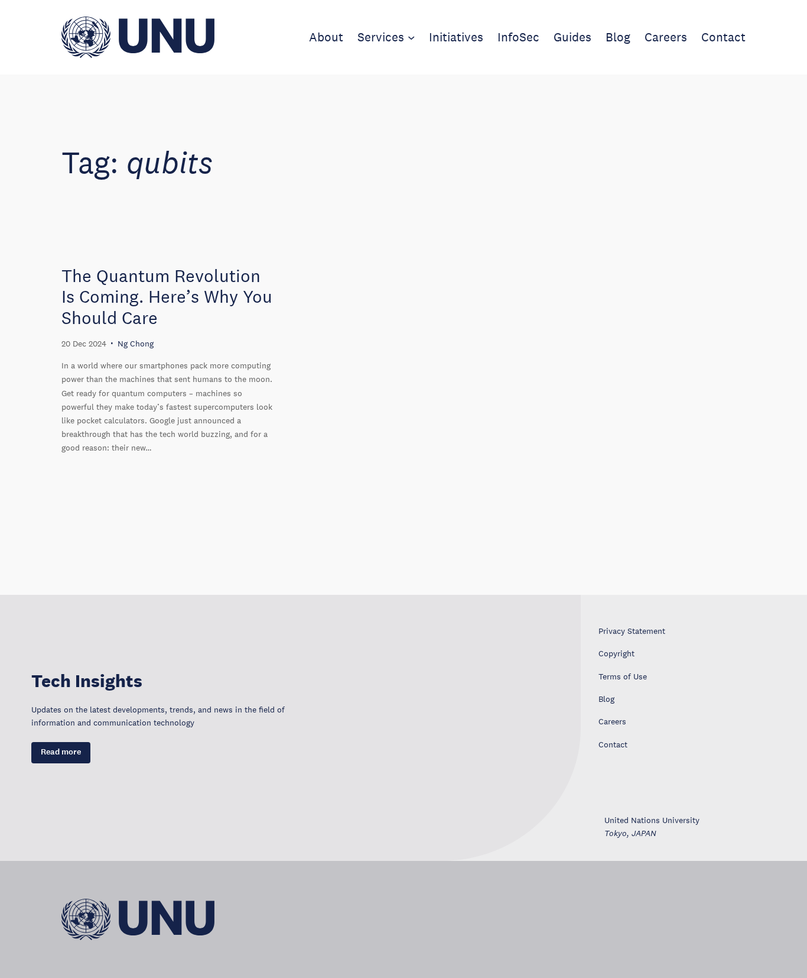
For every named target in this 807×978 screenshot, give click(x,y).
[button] (60, 752)
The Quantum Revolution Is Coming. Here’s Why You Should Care (166, 296)
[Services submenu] (411, 37)
